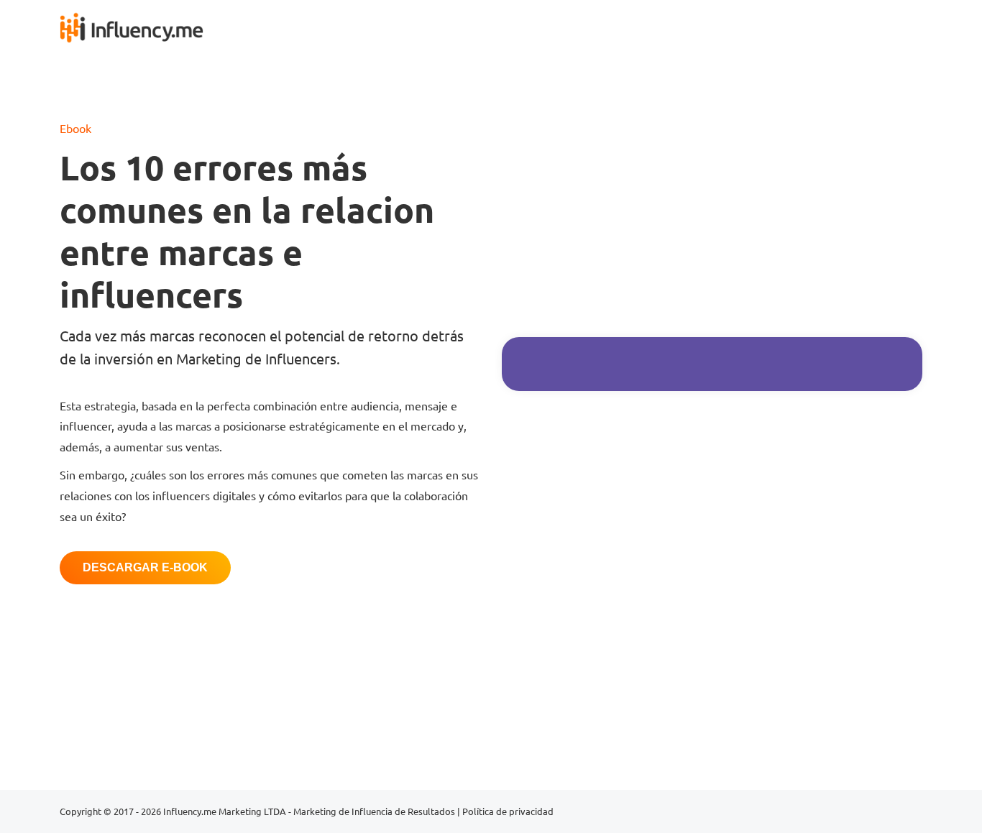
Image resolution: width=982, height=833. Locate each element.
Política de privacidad (508, 811)
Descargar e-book (145, 567)
